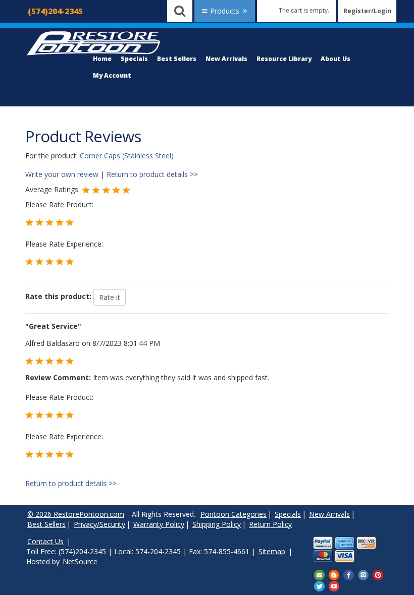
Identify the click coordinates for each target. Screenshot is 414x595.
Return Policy (270, 524)
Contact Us (45, 541)
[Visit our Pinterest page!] (378, 574)
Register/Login (367, 11)
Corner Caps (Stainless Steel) (127, 155)
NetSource (80, 561)
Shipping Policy (216, 524)
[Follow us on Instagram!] (363, 574)
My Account (112, 75)
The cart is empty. (304, 10)
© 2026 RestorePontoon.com (75, 514)
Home (102, 58)
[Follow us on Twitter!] (319, 585)
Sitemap (271, 551)
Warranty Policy (158, 524)
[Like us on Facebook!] (348, 574)
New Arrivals (226, 58)
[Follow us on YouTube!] (334, 585)
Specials (134, 58)
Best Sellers (176, 58)
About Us (335, 58)
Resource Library (284, 58)
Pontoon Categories (233, 514)
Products (224, 11)
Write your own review (61, 174)
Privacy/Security (99, 524)
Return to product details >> (152, 174)
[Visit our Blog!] (334, 574)
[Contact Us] (319, 574)
